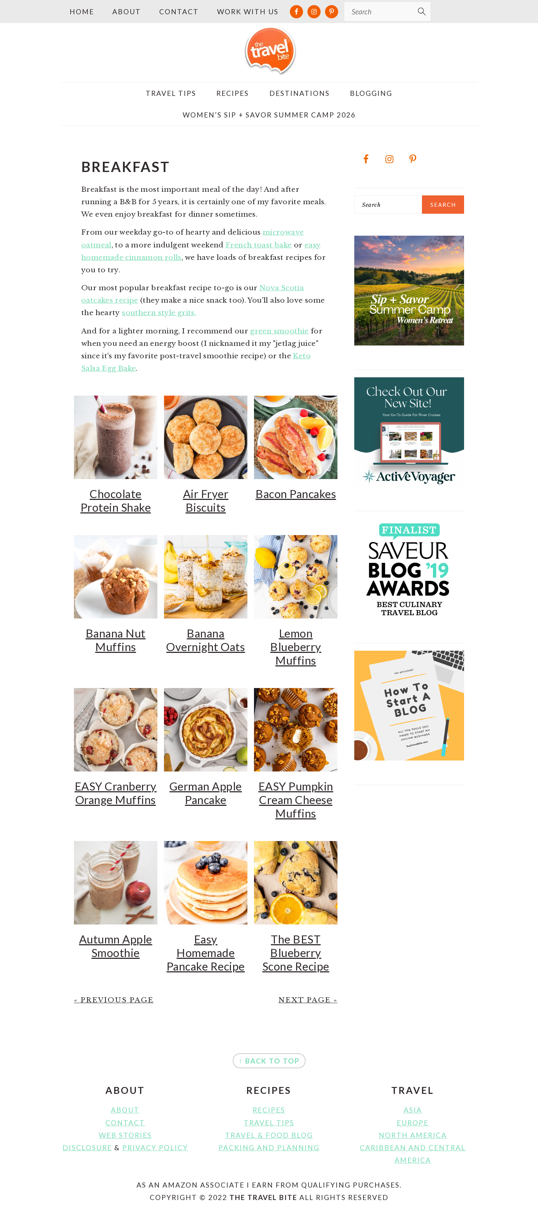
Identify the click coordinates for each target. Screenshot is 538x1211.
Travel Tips (269, 1122)
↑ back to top (269, 1061)
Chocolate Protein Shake (116, 500)
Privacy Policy (155, 1147)
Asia (413, 1110)
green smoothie (279, 331)
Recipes (269, 1110)
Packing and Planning (269, 1147)
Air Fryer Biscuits (206, 500)
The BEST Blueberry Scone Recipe (295, 952)
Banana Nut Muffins (116, 640)
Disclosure (87, 1147)
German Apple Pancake (205, 793)
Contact (125, 1122)
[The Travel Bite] (269, 69)
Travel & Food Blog (269, 1135)
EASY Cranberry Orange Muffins (116, 793)
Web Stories (125, 1135)
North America (413, 1135)
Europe (413, 1122)
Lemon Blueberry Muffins (295, 647)
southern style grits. (159, 313)
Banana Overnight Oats (205, 640)
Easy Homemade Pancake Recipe (206, 952)
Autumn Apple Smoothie (115, 946)
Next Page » (308, 1000)
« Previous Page (114, 1000)
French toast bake (258, 245)
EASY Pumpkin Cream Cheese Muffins (295, 800)
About (125, 1110)
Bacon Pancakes (295, 494)
